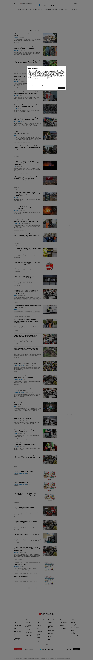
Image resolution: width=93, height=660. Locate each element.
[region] (46, 78)
